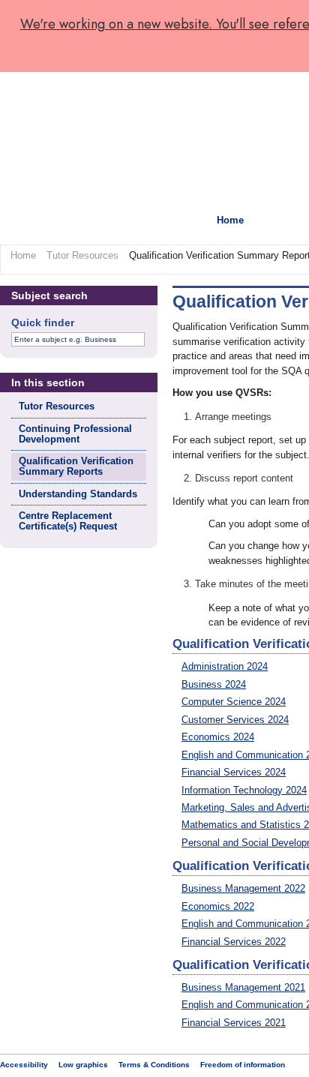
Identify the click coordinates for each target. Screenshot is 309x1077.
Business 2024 (214, 684)
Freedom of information (242, 1064)
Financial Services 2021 (234, 1022)
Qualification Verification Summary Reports (76, 466)
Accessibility (24, 1064)
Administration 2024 (225, 666)
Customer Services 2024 (235, 719)
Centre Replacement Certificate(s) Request (68, 521)
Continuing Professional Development (75, 434)
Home (230, 220)
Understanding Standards (78, 494)
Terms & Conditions (154, 1064)
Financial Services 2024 (234, 772)
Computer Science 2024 (234, 701)
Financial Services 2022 (234, 941)
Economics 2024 (218, 736)
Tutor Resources (82, 255)
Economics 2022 (218, 906)
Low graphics (83, 1064)
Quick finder (42, 322)
